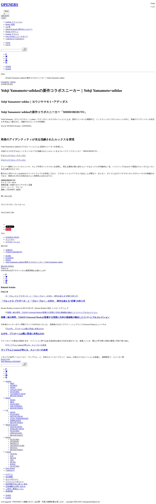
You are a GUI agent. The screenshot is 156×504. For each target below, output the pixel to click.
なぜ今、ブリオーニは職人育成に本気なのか (22, 333)
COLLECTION (16, 390)
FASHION (5, 82)
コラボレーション (12, 242)
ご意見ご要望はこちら (14, 489)
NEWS (13, 82)
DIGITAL (13, 448)
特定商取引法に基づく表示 (16, 484)
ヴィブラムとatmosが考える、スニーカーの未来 (24, 350)
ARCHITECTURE (17, 446)
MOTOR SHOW (16, 416)
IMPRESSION (15, 421)
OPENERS (9, 4)
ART (12, 460)
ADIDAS (9, 250)
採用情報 (9, 491)
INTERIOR (14, 441)
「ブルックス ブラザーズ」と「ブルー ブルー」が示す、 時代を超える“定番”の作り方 (43, 301)
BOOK (12, 464)
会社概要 (9, 477)
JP (4, 14)
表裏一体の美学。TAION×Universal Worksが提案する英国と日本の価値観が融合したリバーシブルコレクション (55, 317)
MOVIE (13, 458)
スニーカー (10, 239)
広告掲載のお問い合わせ (15, 486)
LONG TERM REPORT (19, 418)
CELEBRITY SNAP (17, 394)
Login (153, 6)
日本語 (8, 67)
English (8, 69)
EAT (11, 456)
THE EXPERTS (16, 406)
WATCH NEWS (16, 427)
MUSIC (13, 462)
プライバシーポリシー (14, 482)
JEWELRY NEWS (17, 429)
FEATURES (14, 392)
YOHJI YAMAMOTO (13, 252)
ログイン (9, 474)
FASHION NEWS (12, 237)
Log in (7, 45)
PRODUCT (14, 444)
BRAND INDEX (7, 266)
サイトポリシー (11, 479)
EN (8, 14)
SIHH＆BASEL (16, 433)
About (7, 43)
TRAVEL (13, 454)
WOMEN (13, 385)
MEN (12, 383)
